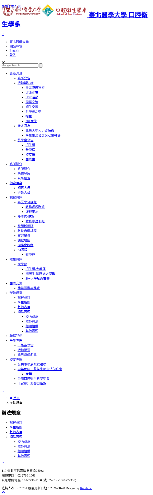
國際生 (30, 159)
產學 (29, 374)
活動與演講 (25, 83)
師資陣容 (16, 183)
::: (3, 34)
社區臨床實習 (35, 87)
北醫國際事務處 (29, 288)
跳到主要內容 (11, 7)
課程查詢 (32, 211)
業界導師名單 (27, 354)
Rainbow (86, 488)
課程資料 (24, 297)
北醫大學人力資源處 (40, 130)
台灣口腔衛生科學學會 (33, 378)
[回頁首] (3, 492)
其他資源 (32, 331)
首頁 (16, 398)
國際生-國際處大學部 (40, 273)
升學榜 (30, 149)
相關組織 (32, 326)
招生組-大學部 (36, 269)
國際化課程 (25, 245)
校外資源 (32, 321)
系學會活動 (33, 111)
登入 (13, 55)
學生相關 (24, 302)
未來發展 (24, 173)
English (14, 50)
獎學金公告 (25, 140)
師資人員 (24, 188)
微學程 (30, 254)
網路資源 (24, 312)
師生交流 (32, 106)
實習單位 (24, 235)
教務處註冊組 (35, 221)
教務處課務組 (35, 207)
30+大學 (31, 121)
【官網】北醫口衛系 (32, 383)
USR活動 (32, 97)
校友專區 (16, 359)
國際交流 (32, 102)
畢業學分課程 (27, 202)
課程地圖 (24, 240)
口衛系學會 (25, 345)
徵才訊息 (24, 126)
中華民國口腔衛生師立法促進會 (40, 369)
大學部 (22, 264)
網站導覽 (16, 46)
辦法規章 (16, 292)
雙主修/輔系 (26, 216)
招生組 (30, 145)
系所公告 (24, 78)
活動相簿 (24, 350)
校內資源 (32, 316)
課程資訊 (16, 197)
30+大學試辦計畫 (38, 278)
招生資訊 (16, 259)
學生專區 (16, 340)
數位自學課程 (27, 230)
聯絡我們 (16, 335)
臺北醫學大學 (19, 42)
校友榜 (30, 154)
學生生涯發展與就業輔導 (43, 135)
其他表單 (24, 307)
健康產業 (32, 92)
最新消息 (16, 73)
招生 (29, 116)
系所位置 (24, 178)
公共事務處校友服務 (32, 364)
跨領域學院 (25, 226)
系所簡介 (16, 164)
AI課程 (22, 250)
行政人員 (24, 192)
